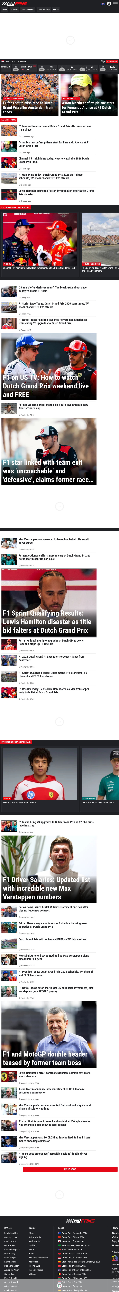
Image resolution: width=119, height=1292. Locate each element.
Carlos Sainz (10, 1274)
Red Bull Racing (36, 1270)
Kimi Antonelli (10, 1278)
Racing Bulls (34, 1266)
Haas (31, 1253)
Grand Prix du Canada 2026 (74, 1253)
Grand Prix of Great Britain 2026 (76, 1270)
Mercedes (33, 1262)
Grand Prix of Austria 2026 (74, 1266)
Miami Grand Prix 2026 (72, 1249)
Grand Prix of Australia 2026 (74, 1233)
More (70, 1169)
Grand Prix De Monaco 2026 (74, 1258)
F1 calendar (112, 61)
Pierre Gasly (9, 1253)
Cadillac (32, 1245)
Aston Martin (35, 1237)
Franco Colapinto (12, 1249)
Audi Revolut (34, 1241)
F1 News (14, 9)
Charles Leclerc (11, 1237)
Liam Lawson (10, 1262)
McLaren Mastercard (38, 1258)
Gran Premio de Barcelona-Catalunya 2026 (81, 1262)
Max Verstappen (11, 1266)
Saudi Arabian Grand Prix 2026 (76, 1245)
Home (4, 9)
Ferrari (55, 9)
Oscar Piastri (10, 1245)
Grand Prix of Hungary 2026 (74, 1278)
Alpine (32, 1233)
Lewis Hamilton (44, 9)
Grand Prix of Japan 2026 (73, 1241)
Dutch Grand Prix (27, 9)
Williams (32, 1274)
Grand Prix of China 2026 (73, 1237)
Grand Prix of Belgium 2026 (74, 1274)
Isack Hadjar (10, 1258)
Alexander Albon (11, 1270)
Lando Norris (10, 1241)
